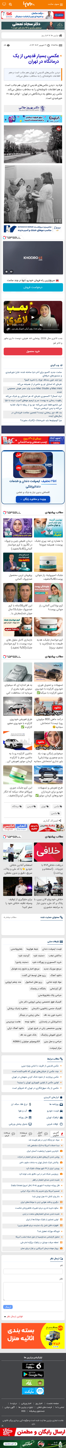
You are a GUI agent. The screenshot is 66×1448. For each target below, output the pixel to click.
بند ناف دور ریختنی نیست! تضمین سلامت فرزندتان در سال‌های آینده (36, 414)
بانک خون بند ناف (28, 1035)
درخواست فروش (33, 287)
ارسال (8, 1307)
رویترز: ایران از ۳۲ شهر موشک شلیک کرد (42, 1168)
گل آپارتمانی (55, 989)
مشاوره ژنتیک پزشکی (17, 1008)
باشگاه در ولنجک (38, 989)
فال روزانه (23, 1117)
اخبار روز (39, 1403)
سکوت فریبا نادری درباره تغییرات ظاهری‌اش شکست (36, 1208)
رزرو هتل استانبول (33, 982)
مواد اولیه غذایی (53, 982)
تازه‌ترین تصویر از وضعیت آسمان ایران (42, 1151)
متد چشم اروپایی (13, 982)
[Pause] (6, 272)
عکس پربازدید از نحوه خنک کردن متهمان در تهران (35, 1077)
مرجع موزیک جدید (52, 969)
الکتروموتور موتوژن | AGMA (26, 1041)
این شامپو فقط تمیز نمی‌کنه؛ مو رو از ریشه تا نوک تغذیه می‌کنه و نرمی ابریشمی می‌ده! (36, 406)
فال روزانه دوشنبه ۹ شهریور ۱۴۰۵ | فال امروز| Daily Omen (35, 1185)
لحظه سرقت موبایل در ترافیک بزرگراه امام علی (39, 1242)
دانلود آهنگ (55, 975)
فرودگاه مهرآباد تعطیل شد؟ (48, 1231)
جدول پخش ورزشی (18, 1124)
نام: (61, 1265)
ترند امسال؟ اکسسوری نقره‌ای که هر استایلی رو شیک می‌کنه (34, 396)
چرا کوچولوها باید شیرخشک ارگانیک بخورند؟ (41, 420)
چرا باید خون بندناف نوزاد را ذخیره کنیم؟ (43, 380)
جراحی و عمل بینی (52, 1041)
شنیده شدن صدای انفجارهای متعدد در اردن (41, 1214)
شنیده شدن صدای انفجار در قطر (46, 1180)
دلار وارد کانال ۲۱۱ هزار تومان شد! (45, 1196)
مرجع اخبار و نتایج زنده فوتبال (25, 969)
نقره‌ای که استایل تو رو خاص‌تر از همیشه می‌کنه (39, 384)
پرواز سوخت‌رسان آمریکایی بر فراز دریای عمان (39, 1248)
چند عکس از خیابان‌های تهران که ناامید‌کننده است (35, 1071)
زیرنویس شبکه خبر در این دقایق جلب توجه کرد (38, 1174)
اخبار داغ (40, 1133)
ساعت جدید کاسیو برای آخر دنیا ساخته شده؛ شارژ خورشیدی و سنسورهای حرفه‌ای (34, 374)
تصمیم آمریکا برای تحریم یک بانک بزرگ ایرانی (40, 1191)
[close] (2, 1426)
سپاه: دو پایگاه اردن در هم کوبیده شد (44, 1140)
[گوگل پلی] (33, 1375)
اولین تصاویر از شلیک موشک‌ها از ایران (42, 1219)
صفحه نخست (53, 1403)
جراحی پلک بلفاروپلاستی (49, 995)
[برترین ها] (28, 4)
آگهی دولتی (10, 1407)
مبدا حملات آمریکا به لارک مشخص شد (43, 1145)
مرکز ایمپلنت (55, 1048)
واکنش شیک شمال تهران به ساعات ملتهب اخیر (39, 1162)
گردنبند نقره (24, 956)
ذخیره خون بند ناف (52, 1015)
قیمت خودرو (53, 1111)
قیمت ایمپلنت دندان (51, 949)
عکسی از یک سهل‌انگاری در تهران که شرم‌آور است (35, 1088)
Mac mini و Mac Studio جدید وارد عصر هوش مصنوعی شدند (34, 390)
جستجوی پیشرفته (37, 1411)
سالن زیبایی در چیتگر (29, 1015)
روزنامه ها (54, 1104)
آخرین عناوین (56, 1133)
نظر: (61, 1279)
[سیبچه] (33, 1366)
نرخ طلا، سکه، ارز (19, 1104)
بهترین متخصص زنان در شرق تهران (44, 1028)
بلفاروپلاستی (16, 949)
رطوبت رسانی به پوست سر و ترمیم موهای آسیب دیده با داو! (33, 400)
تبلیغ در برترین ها (25, 1407)
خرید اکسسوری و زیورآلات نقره (47, 962)
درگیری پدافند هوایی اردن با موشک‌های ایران (39, 1202)
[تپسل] (4, 237)
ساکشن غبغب (55, 956)
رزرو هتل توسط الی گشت (34, 975)
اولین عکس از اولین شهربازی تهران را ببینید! (38, 1082)
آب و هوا (22, 1111)
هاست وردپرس (13, 1022)
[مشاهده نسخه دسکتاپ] (4, 4)
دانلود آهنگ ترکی (15, 1028)
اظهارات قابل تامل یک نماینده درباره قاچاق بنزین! (38, 1225)
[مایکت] (33, 1392)
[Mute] (11, 272)
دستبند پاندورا (21, 962)
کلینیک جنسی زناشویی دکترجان (46, 1008)
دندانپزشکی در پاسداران (50, 1022)
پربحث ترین (7, 1133)
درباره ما (13, 1403)
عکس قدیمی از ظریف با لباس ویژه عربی (40, 1066)
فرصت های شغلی (44, 1407)
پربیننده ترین (23, 1133)
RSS (23, 1411)
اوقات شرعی (53, 1124)
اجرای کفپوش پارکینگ (51, 1035)
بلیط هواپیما (32, 949)
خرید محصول (33, 351)
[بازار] (33, 1383)
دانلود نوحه (30, 1022)
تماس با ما (60, 1407)
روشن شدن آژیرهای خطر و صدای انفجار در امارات (38, 1157)
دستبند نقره (39, 956)
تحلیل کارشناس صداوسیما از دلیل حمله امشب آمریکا (37, 1237)
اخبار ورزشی (26, 1403)
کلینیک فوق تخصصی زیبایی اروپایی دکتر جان (40, 1002)
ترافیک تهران (52, 1117)
